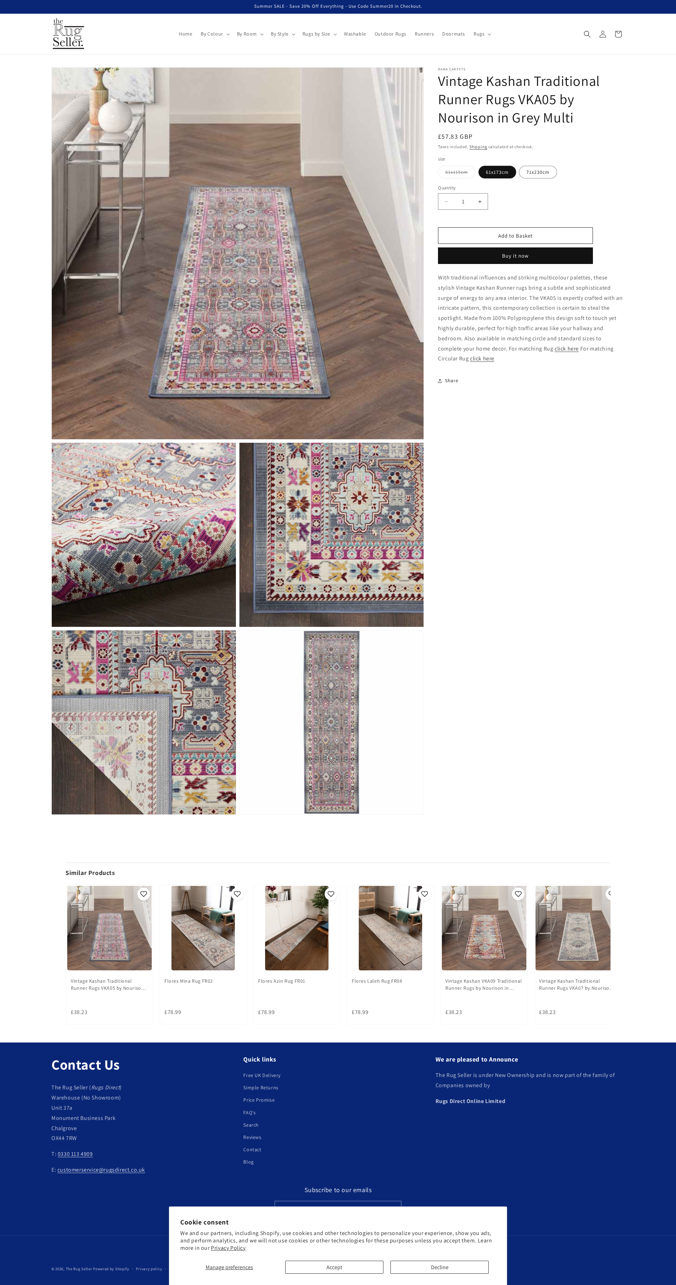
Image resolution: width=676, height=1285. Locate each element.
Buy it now (515, 255)
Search (251, 1125)
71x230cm (538, 172)
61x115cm (460, 173)
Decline (440, 1267)
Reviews (252, 1137)
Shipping (478, 146)
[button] (214, 33)
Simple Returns (260, 1088)
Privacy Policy (228, 1248)
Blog (248, 1162)
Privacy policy (149, 1268)
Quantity (447, 188)
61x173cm (497, 172)
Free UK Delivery (262, 1075)
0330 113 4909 (75, 1154)
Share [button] (451, 380)
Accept (334, 1267)
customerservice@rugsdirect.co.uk (101, 1169)
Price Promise (259, 1100)
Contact (252, 1150)
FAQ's (249, 1112)
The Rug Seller (79, 1268)
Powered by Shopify (111, 1268)
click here (567, 348)
